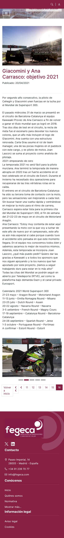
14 (46, 387)
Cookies (9, 526)
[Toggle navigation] (6, 13)
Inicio (8, 490)
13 (39, 387)
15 (52, 387)
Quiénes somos (14, 495)
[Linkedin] (13, 442)
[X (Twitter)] (7, 442)
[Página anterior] (21, 387)
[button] (6, 357)
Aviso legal (11, 521)
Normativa (11, 501)
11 (27, 387)
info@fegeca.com (18, 474)
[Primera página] (15, 388)
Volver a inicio (7, 390)
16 (59, 387)
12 (33, 387)
